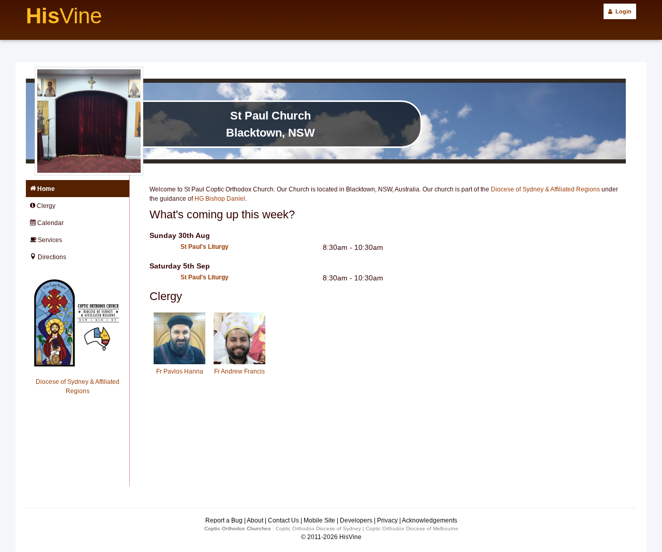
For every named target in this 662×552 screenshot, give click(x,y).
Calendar (50, 223)
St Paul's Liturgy (204, 246)
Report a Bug (224, 520)
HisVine (350, 537)
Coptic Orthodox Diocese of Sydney (318, 528)
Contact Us (283, 520)
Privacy (387, 520)
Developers (356, 520)
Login (621, 11)
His (64, 16)
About (255, 520)
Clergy (45, 206)
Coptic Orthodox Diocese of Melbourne (412, 528)
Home (45, 188)
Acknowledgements (429, 520)
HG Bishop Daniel (219, 198)
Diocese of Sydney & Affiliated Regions (545, 189)
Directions (51, 257)
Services (49, 240)
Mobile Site (319, 520)
